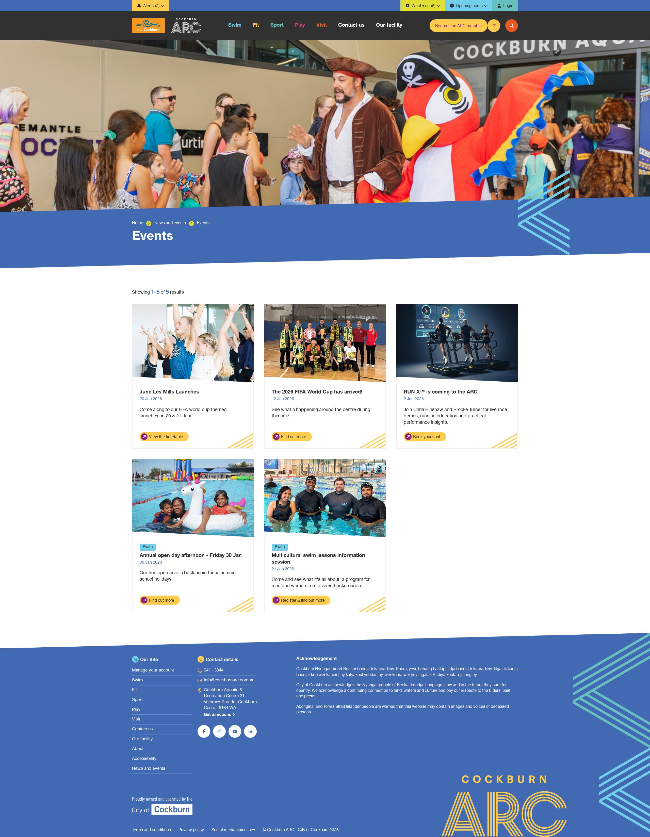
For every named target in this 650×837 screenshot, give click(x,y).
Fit (134, 690)
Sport (137, 700)
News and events (170, 223)
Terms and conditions (151, 830)
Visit (136, 719)
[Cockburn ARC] (148, 25)
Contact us (142, 729)
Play (136, 710)
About (137, 749)
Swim (137, 680)
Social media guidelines (233, 830)
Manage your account (153, 670)
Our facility (142, 739)
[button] (150, 5)
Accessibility (144, 759)
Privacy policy (191, 830)
